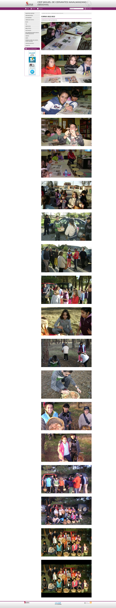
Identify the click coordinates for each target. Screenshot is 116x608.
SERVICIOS (28, 26)
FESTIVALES (28, 30)
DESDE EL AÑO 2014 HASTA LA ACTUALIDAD (32, 41)
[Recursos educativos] (32, 66)
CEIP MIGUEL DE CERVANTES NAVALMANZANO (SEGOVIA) (61, 3)
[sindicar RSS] (91, 602)
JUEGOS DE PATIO (30, 43)
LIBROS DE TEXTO (30, 19)
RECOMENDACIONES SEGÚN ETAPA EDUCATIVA (32, 33)
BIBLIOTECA (28, 28)
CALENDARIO (29, 17)
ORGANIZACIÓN (29, 15)
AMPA (27, 38)
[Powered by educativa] (26, 602)
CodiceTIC (28, 45)
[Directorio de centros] (32, 60)
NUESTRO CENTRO (30, 13)
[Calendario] (32, 72)
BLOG (27, 21)
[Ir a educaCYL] (58, 604)
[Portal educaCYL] (32, 53)
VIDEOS (27, 35)
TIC (26, 24)
